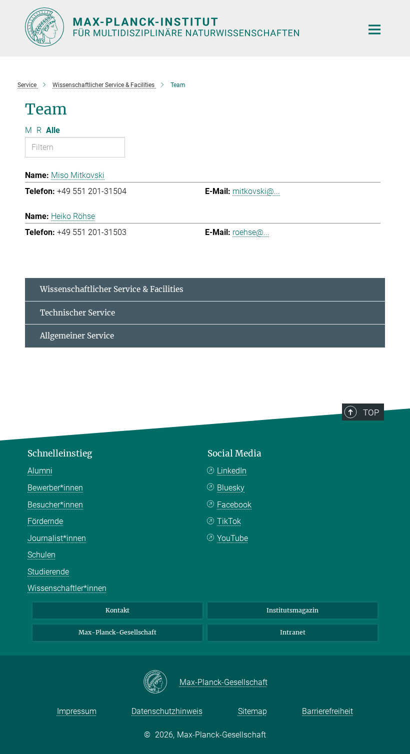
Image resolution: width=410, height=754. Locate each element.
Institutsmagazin (292, 610)
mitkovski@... (256, 191)
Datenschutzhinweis (167, 711)
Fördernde (45, 521)
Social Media (235, 453)
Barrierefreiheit (327, 711)
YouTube (232, 538)
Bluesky (230, 487)
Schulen (42, 555)
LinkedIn (231, 471)
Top (371, 413)
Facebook (234, 505)
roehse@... (251, 232)
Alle (53, 130)
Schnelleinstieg (60, 453)
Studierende (48, 571)
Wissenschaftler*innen (67, 588)
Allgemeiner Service (77, 335)
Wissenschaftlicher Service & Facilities (112, 289)
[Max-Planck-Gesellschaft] (161, 682)
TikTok (229, 521)
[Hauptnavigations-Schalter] (374, 30)
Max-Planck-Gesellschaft (117, 632)
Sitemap (252, 711)
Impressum (76, 711)
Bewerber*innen (55, 487)
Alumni (40, 471)
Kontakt (118, 610)
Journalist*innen (57, 538)
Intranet (293, 632)
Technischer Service (77, 313)
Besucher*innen (55, 505)
